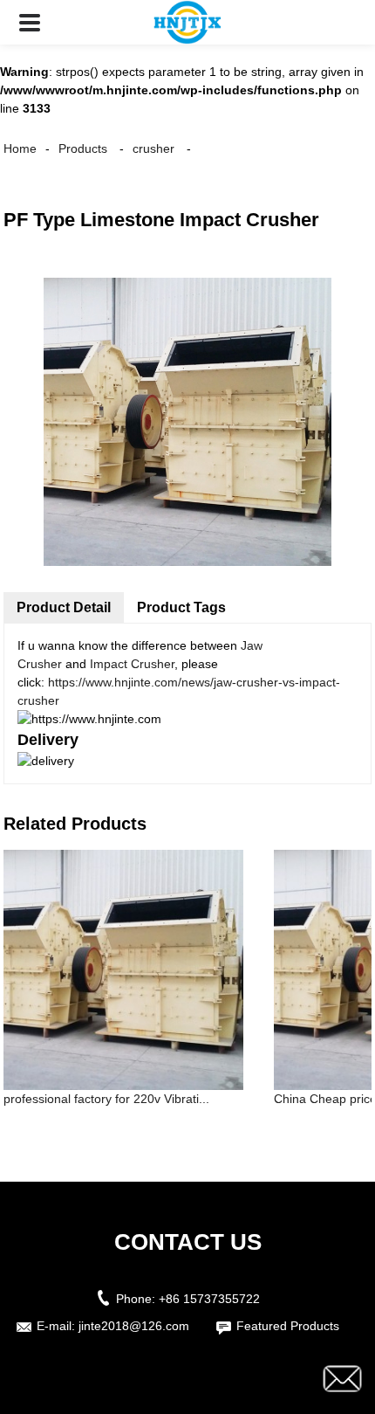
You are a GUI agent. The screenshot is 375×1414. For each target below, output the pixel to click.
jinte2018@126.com (133, 1326)
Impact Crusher (132, 664)
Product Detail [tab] (64, 607)
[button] (29, 22)
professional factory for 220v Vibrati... (106, 1099)
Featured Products (287, 1326)
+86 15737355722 (209, 1299)
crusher (153, 148)
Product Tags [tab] (181, 607)
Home (20, 148)
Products (82, 148)
